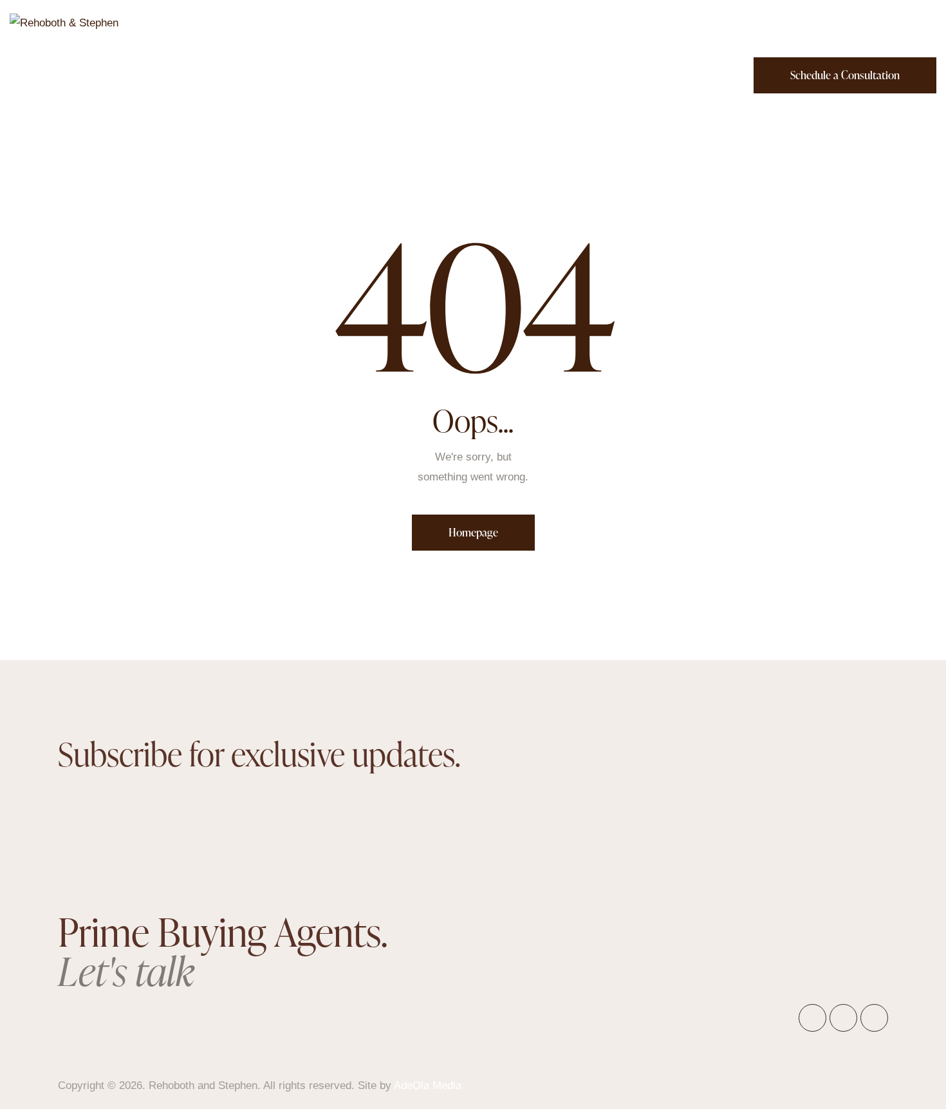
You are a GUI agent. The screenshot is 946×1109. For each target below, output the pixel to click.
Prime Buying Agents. (222, 951)
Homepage (473, 532)
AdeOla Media (427, 1085)
